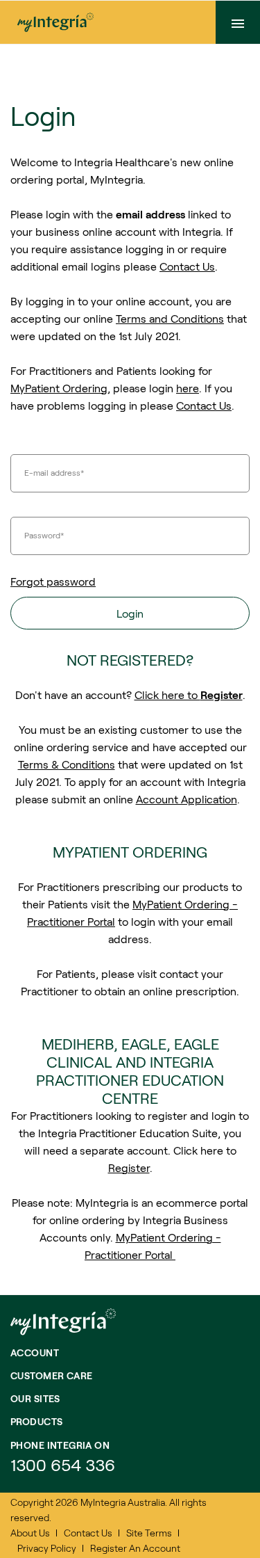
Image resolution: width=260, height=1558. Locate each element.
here (187, 387)
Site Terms (149, 1533)
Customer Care (51, 1375)
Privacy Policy (46, 1548)
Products (36, 1421)
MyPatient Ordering (58, 387)
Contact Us (187, 266)
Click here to (189, 694)
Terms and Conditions (170, 318)
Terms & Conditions (66, 764)
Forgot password (53, 581)
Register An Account (135, 1548)
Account (34, 1352)
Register (129, 1167)
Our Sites (35, 1398)
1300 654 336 (62, 1464)
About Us (30, 1533)
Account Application (186, 798)
